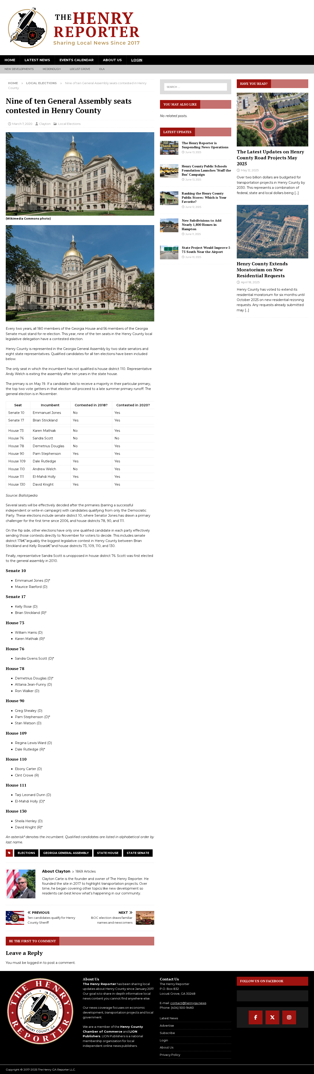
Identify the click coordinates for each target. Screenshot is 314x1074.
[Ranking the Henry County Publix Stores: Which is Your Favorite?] (169, 198)
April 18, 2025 (250, 282)
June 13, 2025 (193, 152)
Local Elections (69, 124)
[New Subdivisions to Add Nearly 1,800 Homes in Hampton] (169, 225)
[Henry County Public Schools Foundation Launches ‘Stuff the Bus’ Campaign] (169, 171)
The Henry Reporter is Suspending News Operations (205, 145)
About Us (112, 60)
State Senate (138, 853)
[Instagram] (289, 1017)
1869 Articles (85, 871)
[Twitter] (272, 1017)
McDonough (52, 69)
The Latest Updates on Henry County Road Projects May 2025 (270, 158)
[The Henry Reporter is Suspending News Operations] (169, 148)
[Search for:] (195, 87)
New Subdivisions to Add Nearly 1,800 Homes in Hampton (201, 224)
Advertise (167, 1025)
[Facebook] (256, 1017)
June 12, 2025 (193, 207)
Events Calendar (77, 60)
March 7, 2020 (22, 124)
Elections (26, 853)
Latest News (37, 60)
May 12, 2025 (250, 170)
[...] (296, 193)
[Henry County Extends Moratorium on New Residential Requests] (272, 231)
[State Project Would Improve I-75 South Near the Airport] (169, 252)
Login (136, 60)
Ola (102, 69)
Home (10, 60)
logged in (34, 963)
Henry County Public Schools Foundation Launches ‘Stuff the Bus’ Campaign (206, 170)
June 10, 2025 (193, 257)
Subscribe (167, 1033)
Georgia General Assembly (66, 853)
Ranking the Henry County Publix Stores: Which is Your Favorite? (204, 197)
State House (107, 853)
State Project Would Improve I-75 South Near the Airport (206, 249)
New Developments (19, 69)
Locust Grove (80, 69)
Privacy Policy (170, 1055)
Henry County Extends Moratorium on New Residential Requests (262, 270)
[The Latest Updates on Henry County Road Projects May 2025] (272, 119)
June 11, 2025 (193, 234)
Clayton (45, 124)
